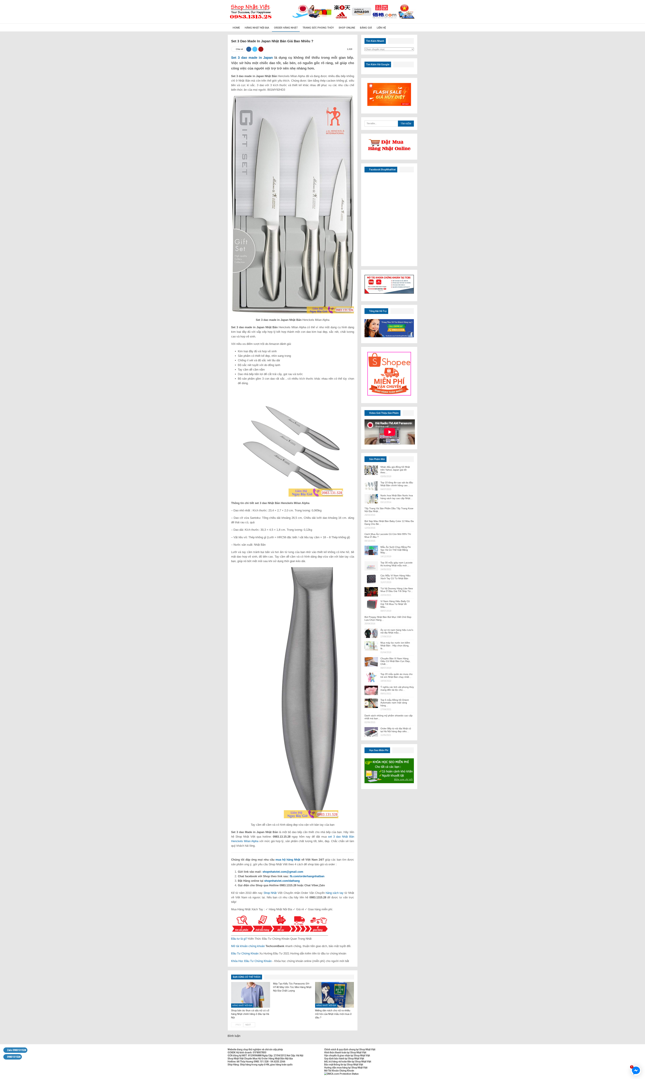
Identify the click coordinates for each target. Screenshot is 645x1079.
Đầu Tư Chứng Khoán (245, 953)
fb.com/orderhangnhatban (307, 876)
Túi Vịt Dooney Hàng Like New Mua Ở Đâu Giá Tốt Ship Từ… (396, 590)
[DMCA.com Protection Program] (341, 1073)
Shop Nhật (270, 892)
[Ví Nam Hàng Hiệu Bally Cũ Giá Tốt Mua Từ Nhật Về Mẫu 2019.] (371, 604)
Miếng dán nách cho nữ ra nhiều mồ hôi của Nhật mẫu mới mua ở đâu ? (333, 1014)
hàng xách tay (335, 892)
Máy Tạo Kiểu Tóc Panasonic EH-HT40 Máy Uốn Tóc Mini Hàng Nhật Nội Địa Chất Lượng (292, 987)
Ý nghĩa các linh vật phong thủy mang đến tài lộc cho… (397, 688)
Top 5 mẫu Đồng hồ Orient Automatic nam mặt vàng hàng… (394, 703)
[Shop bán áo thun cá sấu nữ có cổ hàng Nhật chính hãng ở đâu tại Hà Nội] (250, 995)
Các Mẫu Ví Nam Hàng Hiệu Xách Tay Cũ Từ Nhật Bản (395, 577)
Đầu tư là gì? (239, 938)
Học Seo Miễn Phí (378, 750)
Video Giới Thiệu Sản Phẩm (384, 413)
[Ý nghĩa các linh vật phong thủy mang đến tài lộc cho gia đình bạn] (371, 690)
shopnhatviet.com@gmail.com (283, 871)
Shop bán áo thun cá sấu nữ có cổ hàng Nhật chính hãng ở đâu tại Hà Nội (250, 1014)
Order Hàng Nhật (286, 27)
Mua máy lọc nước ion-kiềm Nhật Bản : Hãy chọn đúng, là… (395, 645)
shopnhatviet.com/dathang (282, 880)
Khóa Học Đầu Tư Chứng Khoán (251, 961)
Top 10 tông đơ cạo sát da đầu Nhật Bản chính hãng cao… (396, 484)
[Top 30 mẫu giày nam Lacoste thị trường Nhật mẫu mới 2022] (371, 566)
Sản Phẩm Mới (377, 459)
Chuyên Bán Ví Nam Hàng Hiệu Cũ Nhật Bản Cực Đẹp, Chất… (395, 661)
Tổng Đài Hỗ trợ (377, 311)
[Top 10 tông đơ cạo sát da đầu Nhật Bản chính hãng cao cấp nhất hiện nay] (371, 486)
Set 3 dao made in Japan (252, 57)
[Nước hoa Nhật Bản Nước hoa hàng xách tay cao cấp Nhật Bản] (371, 498)
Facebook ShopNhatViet (382, 169)
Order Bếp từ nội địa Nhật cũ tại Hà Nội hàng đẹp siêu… (395, 730)
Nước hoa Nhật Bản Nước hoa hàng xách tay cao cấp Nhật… (396, 497)
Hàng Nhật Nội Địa (257, 27)
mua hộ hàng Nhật (287, 859)
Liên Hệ (381, 27)
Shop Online (347, 27)
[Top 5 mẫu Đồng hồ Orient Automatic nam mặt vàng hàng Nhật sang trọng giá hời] (371, 703)
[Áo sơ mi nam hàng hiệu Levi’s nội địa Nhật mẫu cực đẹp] (371, 633)
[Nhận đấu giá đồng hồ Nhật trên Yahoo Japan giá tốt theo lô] (371, 470)
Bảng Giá (366, 27)
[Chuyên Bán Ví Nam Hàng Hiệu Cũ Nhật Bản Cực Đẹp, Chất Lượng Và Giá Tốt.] (371, 662)
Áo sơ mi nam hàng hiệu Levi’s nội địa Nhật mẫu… (396, 631)
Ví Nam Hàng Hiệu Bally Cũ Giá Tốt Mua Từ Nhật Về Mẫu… (395, 604)
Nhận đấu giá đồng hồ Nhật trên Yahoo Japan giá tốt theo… (395, 470)
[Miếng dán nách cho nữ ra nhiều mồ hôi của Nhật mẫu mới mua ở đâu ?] (334, 995)
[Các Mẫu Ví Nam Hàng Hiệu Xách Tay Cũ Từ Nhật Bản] (371, 579)
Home (236, 27)
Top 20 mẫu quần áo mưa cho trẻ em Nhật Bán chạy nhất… (396, 675)
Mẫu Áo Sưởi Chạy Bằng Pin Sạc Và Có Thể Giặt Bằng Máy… (395, 550)
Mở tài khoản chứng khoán (248, 946)
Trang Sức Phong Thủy (318, 27)
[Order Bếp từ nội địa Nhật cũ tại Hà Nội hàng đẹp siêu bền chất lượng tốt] (371, 732)
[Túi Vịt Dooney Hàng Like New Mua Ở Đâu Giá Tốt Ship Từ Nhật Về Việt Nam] (371, 591)
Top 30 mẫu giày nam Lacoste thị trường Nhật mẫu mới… (396, 564)
